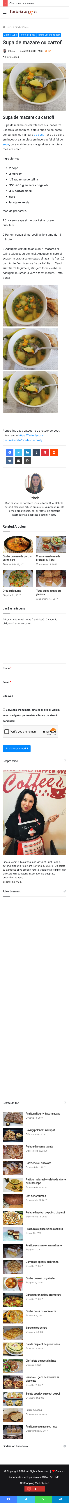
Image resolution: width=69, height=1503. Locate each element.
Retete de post (27, 34)
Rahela (11, 51)
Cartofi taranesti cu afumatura (43, 1294)
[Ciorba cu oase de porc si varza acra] (18, 544)
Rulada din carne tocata (39, 1146)
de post (39, 134)
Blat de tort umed (36, 1195)
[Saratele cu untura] (13, 1333)
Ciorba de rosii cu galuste (40, 1278)
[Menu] (4, 13)
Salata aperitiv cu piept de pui (43, 1393)
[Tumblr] (36, 452)
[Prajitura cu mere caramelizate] (13, 1251)
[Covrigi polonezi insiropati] (13, 1135)
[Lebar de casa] (13, 1415)
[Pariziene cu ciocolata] (13, 1168)
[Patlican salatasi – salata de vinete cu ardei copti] (13, 1185)
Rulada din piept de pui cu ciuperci (45, 1212)
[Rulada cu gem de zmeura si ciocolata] (13, 1382)
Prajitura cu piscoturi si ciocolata (44, 1228)
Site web (8, 695)
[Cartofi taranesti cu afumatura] (13, 1300)
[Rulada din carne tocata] (13, 1152)
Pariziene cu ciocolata (38, 1163)
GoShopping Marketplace (34, 1483)
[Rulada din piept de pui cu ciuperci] (13, 1218)
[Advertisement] (34, 997)
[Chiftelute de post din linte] (13, 1366)
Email (7, 682)
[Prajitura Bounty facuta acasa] (13, 1119)
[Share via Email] (18, 460)
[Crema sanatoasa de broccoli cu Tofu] (51, 544)
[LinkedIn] (27, 452)
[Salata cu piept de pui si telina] (13, 1349)
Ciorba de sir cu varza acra (41, 1311)
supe (6, 144)
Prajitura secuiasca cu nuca (41, 1426)
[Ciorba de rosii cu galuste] (13, 1284)
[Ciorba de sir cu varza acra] (13, 1316)
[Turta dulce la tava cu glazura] (51, 578)
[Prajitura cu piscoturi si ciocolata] (13, 1234)
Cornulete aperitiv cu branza (42, 1261)
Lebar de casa (34, 1410)
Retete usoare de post (49, 34)
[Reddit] (54, 452)
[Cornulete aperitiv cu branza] (13, 1267)
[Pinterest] (45, 452)
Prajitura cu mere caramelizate (44, 1245)
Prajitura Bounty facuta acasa (43, 1113)
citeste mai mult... (13, 881)
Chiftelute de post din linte (41, 1360)
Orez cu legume (12, 590)
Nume (7, 668)
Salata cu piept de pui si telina (43, 1344)
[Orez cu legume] (18, 578)
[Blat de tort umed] (13, 1201)
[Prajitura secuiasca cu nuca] (13, 1432)
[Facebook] (9, 452)
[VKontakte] (9, 460)
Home (9, 27)
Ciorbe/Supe (22, 27)
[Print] (27, 460)
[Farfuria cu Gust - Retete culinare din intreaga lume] (24, 12)
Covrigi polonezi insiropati (40, 1130)
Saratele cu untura (36, 1327)
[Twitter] (18, 452)
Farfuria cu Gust (42, 865)
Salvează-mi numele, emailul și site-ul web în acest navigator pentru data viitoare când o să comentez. (31, 715)
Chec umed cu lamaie (21, 3)
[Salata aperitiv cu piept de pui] (13, 1399)
